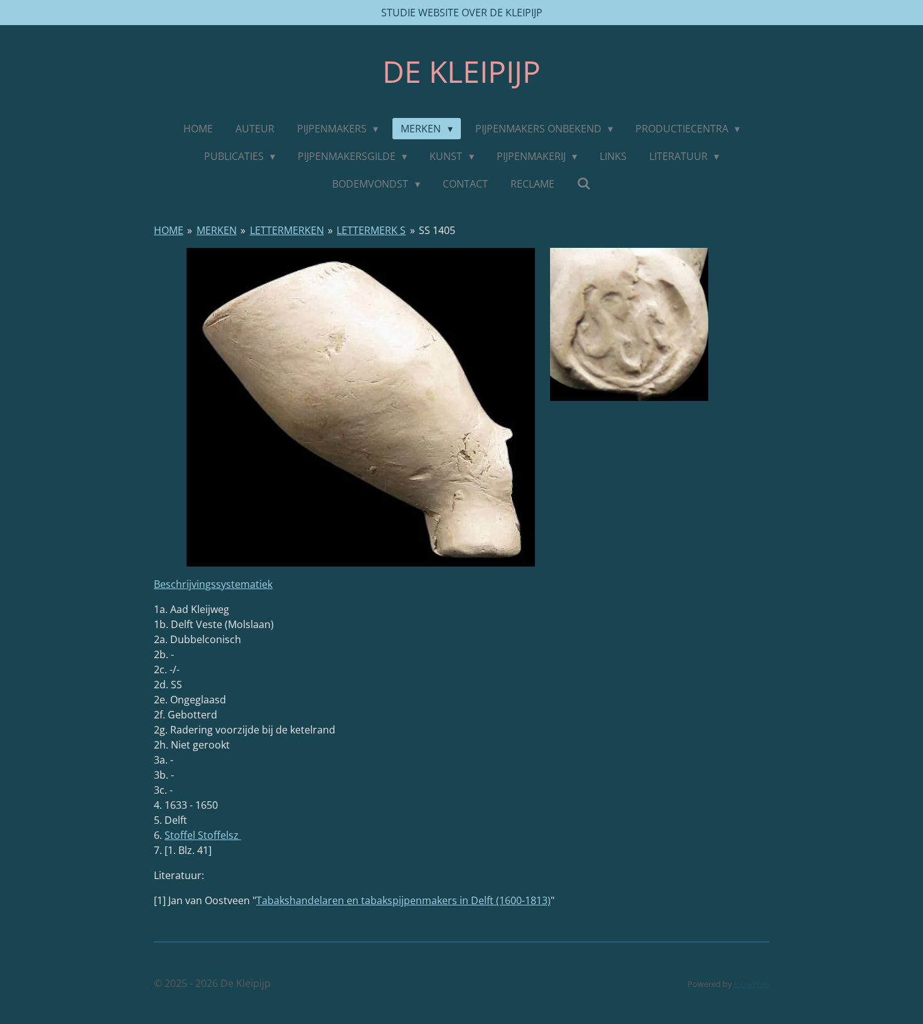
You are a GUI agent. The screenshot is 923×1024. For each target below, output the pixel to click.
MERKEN (217, 230)
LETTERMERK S (371, 230)
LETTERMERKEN (287, 230)
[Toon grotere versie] (360, 407)
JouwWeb (751, 983)
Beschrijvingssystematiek (213, 584)
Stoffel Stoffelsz (203, 835)
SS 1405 (437, 230)
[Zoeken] (584, 183)
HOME (168, 230)
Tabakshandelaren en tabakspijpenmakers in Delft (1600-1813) (403, 900)
